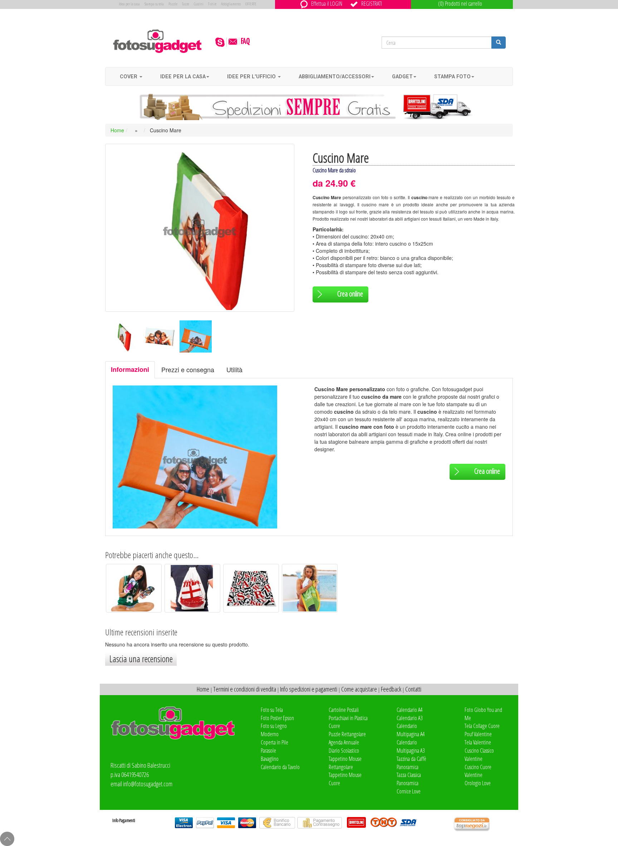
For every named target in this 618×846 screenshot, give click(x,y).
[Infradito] (133, 587)
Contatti (413, 689)
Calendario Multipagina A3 (411, 746)
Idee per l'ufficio (252, 76)
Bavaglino (270, 759)
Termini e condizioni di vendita (244, 689)
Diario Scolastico (344, 750)
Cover (129, 76)
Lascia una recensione (141, 659)
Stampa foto (452, 76)
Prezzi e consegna (187, 369)
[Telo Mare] (251, 587)
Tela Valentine (478, 742)
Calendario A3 (409, 718)
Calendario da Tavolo (280, 767)
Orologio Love (478, 783)
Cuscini (198, 3)
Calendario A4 (409, 710)
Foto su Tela (272, 710)
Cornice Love (409, 791)
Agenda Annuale (344, 742)
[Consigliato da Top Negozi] (483, 824)
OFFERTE (250, 3)
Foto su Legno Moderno (274, 730)
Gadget (402, 76)
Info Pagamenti (123, 820)
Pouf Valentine (478, 734)
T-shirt (212, 3)
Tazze (185, 3)
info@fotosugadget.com (147, 783)
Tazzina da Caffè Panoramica (411, 763)
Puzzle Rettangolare (347, 734)
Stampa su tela (154, 3)
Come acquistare (359, 689)
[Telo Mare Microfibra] (309, 587)
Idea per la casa (129, 3)
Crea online (350, 294)
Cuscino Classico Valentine (479, 755)
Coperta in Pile (274, 742)
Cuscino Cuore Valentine (478, 771)
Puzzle (172, 3)
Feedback (391, 689)
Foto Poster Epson (277, 718)
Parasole (268, 750)
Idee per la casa (183, 76)
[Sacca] (192, 587)
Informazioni (130, 369)
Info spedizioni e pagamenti (308, 689)
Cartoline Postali (344, 710)
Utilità (234, 369)
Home (117, 130)
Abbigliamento (231, 3)
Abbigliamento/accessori (335, 76)
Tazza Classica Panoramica (409, 779)
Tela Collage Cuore (482, 726)
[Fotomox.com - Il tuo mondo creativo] (157, 41)
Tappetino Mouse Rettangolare (345, 763)
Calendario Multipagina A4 (411, 730)
